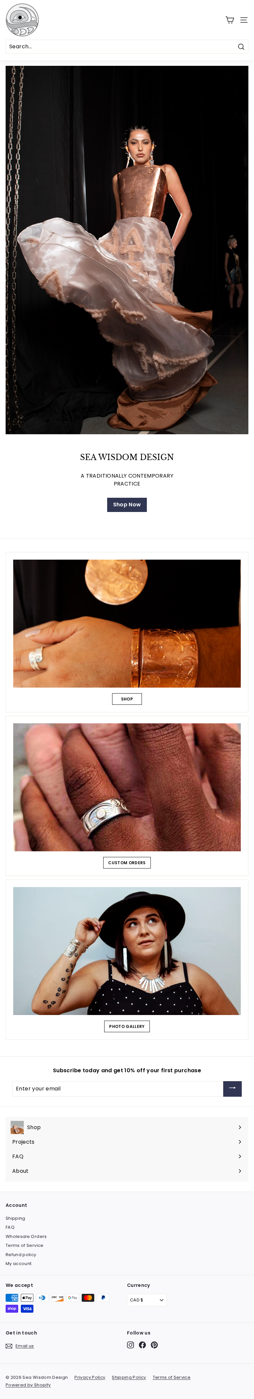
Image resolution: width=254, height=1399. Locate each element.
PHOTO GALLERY (127, 1026)
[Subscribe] (232, 1089)
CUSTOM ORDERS (127, 863)
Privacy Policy (89, 1377)
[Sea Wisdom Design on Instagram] (130, 1344)
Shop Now (127, 504)
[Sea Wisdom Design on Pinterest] (154, 1344)
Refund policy (21, 1254)
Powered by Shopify (28, 1385)
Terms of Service (25, 1245)
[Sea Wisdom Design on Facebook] (142, 1344)
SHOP (127, 699)
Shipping (15, 1218)
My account (19, 1263)
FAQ (10, 1227)
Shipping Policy (129, 1377)
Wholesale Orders (26, 1236)
